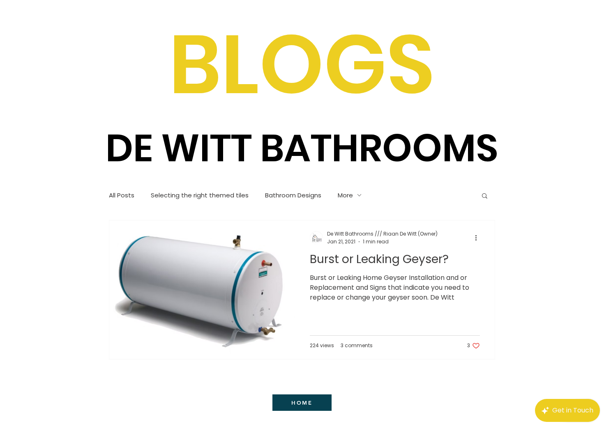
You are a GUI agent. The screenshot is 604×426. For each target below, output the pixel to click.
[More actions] (479, 238)
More (345, 195)
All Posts (121, 195)
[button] (485, 196)
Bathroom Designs (293, 195)
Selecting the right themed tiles (200, 195)
